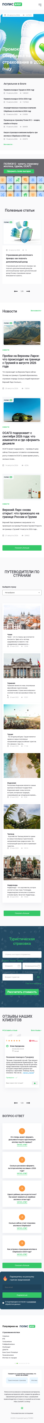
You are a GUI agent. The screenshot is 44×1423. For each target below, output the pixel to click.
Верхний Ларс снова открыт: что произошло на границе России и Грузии (20, 513)
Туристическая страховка (17, 1380)
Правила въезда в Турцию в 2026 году (19, 90)
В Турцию (5, 1339)
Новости (5, 350)
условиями (31, 1302)
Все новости (8, 144)
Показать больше (22, 548)
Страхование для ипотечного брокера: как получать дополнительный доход (19, 258)
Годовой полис (10, 972)
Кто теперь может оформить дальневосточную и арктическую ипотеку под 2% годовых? (22, 1139)
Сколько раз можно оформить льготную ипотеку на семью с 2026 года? (22, 1168)
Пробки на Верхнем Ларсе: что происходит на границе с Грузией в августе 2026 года (21, 361)
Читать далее (28, 1073)
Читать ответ (22, 1145)
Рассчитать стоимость (22, 991)
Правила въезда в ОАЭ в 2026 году (18, 99)
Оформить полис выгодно (19, 171)
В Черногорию (7, 1355)
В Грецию (5, 1350)
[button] (15, 1363)
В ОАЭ (4, 1336)
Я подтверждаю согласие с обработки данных (20, 1303)
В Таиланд (6, 1341)
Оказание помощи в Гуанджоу (20, 1057)
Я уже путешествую (31, 972)
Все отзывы (36, 1030)
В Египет (5, 1344)
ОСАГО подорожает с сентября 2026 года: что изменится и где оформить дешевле (21, 438)
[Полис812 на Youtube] (22, 1408)
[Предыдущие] (16, 291)
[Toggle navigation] (40, 5)
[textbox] (22, 954)
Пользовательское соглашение (22, 1413)
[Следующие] (28, 291)
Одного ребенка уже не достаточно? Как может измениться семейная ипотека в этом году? (22, 1196)
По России (6, 1347)
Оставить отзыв (10, 1030)
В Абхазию (6, 1352)
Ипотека (34, 1380)
